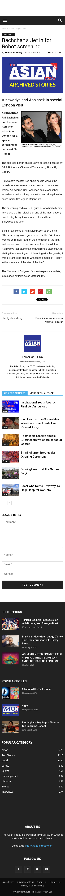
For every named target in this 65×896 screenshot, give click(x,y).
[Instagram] (27, 869)
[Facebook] (18, 869)
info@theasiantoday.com (39, 845)
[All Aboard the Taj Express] (10, 693)
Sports (5, 770)
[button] (60, 20)
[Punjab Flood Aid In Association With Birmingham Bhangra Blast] (10, 624)
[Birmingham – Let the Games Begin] (10, 473)
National (6, 781)
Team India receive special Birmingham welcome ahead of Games (41, 440)
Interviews (7, 791)
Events (5, 461)
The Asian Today (13, 52)
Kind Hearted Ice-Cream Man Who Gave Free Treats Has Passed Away (40, 423)
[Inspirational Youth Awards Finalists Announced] (10, 407)
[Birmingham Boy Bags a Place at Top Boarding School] (10, 727)
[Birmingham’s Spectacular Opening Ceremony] (10, 457)
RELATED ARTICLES (14, 393)
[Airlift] (10, 710)
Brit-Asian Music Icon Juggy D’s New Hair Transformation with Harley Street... (42, 640)
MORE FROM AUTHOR (42, 393)
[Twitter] (37, 869)
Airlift (25, 705)
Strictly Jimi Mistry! (12, 318)
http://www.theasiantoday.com (32, 362)
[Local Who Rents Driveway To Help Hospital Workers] (10, 490)
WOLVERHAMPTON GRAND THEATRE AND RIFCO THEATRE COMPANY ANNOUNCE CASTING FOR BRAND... (42, 658)
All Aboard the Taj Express (36, 689)
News (5, 750)
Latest (5, 444)
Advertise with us (25, 882)
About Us (41, 882)
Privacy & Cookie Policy (32, 885)
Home (5, 28)
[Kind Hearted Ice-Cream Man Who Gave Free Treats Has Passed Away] (10, 423)
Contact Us (55, 882)
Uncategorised (18, 28)
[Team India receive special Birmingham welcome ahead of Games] (10, 440)
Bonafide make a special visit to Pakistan (49, 320)
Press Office (8, 882)
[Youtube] (46, 869)
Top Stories (8, 755)
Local (5, 411)
